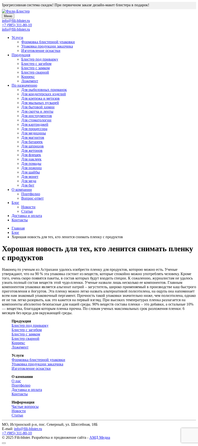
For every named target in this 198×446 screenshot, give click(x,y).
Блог (15, 203)
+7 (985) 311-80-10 (17, 25)
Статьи (27, 211)
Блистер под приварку (39, 59)
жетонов (31, 150)
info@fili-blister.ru (16, 29)
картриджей (34, 124)
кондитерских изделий (43, 94)
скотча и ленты (37, 111)
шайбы (30, 172)
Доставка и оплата (27, 216)
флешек (31, 155)
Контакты (20, 220)
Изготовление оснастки (40, 51)
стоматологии (36, 120)
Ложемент (29, 81)
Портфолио (30, 194)
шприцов (32, 146)
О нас (16, 381)
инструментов (36, 116)
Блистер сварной (35, 72)
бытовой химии (38, 107)
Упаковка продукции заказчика (47, 46)
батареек (32, 142)
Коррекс (28, 77)
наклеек (31, 159)
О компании (22, 190)
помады (31, 163)
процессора (34, 129)
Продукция (21, 55)
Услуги (17, 37)
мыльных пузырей (40, 103)
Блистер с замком (35, 68)
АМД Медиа (99, 437)
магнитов (32, 137)
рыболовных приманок (44, 90)
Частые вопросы (25, 406)
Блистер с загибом (36, 64)
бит (27, 185)
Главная (18, 228)
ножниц (31, 168)
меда (28, 181)
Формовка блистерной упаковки (48, 42)
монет (29, 176)
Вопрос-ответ (32, 198)
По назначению (24, 85)
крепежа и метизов (40, 98)
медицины (33, 133)
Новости (28, 207)
